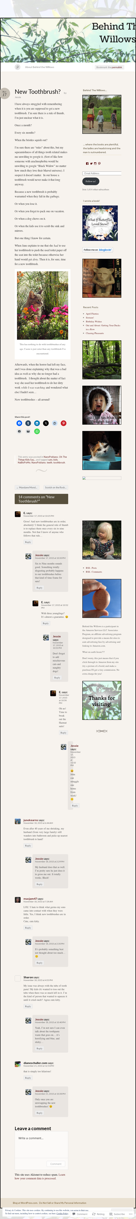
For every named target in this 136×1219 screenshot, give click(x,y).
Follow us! (91, 181)
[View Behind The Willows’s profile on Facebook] (87, 163)
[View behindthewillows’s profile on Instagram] (95, 163)
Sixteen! (90, 317)
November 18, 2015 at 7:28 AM (38, 901)
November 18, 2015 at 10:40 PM (50, 1022)
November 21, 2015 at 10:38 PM (50, 1093)
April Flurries (92, 313)
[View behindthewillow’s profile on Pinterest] (99, 163)
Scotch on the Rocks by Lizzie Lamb (56, 487)
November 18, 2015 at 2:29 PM (49, 861)
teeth (49, 462)
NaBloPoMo (24, 462)
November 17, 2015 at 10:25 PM (39, 516)
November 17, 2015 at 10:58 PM (64, 699)
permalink (117, 67)
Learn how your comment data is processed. (40, 1176)
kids (55, 459)
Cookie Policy (62, 1213)
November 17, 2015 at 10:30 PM (50, 558)
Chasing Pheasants (95, 333)
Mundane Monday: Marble (27, 487)
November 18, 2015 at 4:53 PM (38, 980)
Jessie (18, 97)
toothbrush (59, 462)
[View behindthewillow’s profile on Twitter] (91, 163)
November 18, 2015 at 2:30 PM (49, 943)
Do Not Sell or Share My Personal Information (62, 1202)
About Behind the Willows (39, 66)
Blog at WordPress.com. (25, 1202)
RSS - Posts (91, 567)
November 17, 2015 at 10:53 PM (58, 645)
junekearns (31, 820)
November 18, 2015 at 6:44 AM (38, 823)
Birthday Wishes (94, 321)
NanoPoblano (51, 456)
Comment (55, 1163)
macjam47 (30, 898)
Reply (28, 542)
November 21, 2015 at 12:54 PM (39, 1065)
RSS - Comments (94, 571)
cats (50, 459)
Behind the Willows (68, 40)
